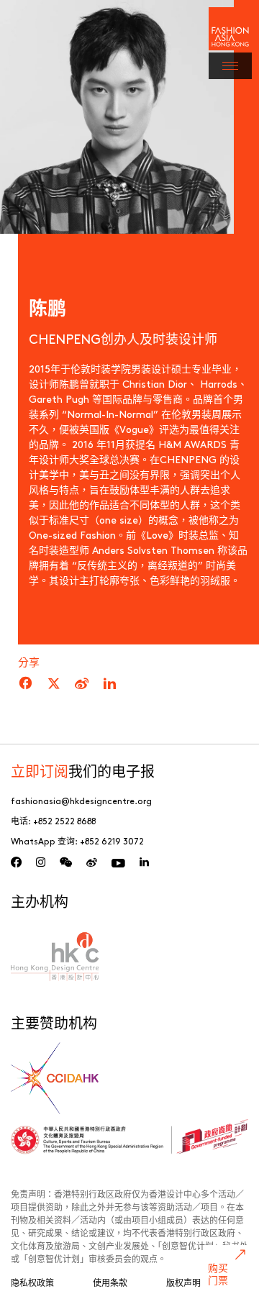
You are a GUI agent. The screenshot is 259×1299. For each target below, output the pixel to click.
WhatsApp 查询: (77, 841)
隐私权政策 (32, 1282)
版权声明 (183, 1282)
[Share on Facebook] (25, 684)
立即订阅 (39, 770)
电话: (53, 820)
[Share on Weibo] (81, 684)
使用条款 (110, 1282)
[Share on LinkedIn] (110, 684)
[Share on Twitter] (53, 684)
